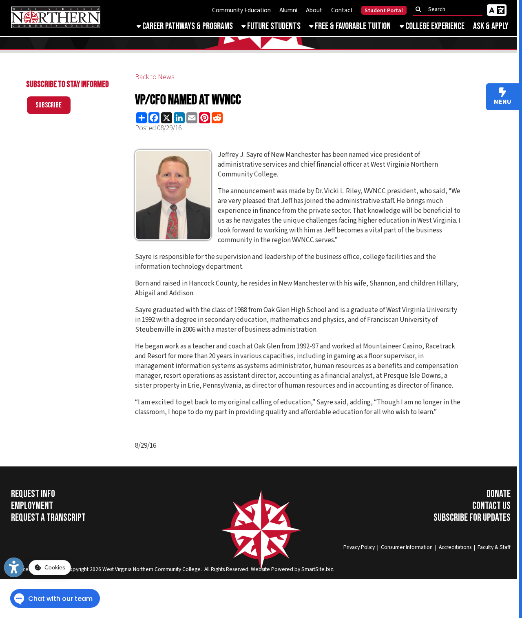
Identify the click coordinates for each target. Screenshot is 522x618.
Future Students (273, 26)
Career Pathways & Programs (187, 26)
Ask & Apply (491, 26)
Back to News (154, 77)
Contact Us (491, 506)
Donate (499, 494)
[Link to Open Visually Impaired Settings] (14, 567)
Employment (32, 506)
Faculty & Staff (494, 547)
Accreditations (455, 547)
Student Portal (384, 11)
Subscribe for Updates (472, 518)
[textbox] (450, 9)
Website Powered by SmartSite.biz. (292, 569)
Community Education (241, 10)
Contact (342, 10)
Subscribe (48, 105)
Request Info (33, 494)
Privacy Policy (359, 547)
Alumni (288, 10)
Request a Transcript (48, 518)
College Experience (434, 26)
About (314, 10)
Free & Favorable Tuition (352, 26)
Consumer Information (407, 547)
